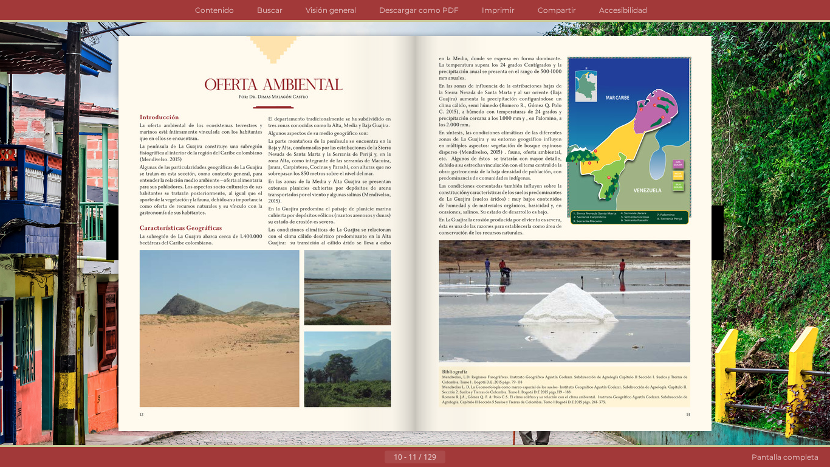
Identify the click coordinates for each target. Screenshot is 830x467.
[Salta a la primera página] (355, 457)
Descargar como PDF (419, 10)
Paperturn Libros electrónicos (825, 403)
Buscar (270, 10)
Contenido (214, 10)
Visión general (331, 10)
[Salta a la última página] (474, 457)
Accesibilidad (623, 10)
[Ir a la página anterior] (375, 457)
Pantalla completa (785, 457)
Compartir (557, 10)
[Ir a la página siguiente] (455, 457)
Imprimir (498, 10)
